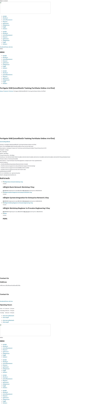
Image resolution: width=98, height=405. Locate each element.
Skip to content (4, 1)
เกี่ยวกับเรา (5, 18)
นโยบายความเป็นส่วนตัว (8, 315)
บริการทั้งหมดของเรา (7, 20)
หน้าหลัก (5, 16)
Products (6, 91)
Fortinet (11, 91)
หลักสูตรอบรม (6, 25)
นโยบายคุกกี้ (6, 317)
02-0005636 (3, 298)
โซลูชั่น (4, 27)
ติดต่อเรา (5, 29)
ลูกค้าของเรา (6, 23)
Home (1, 91)
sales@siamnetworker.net (6, 299)
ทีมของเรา (5, 21)
